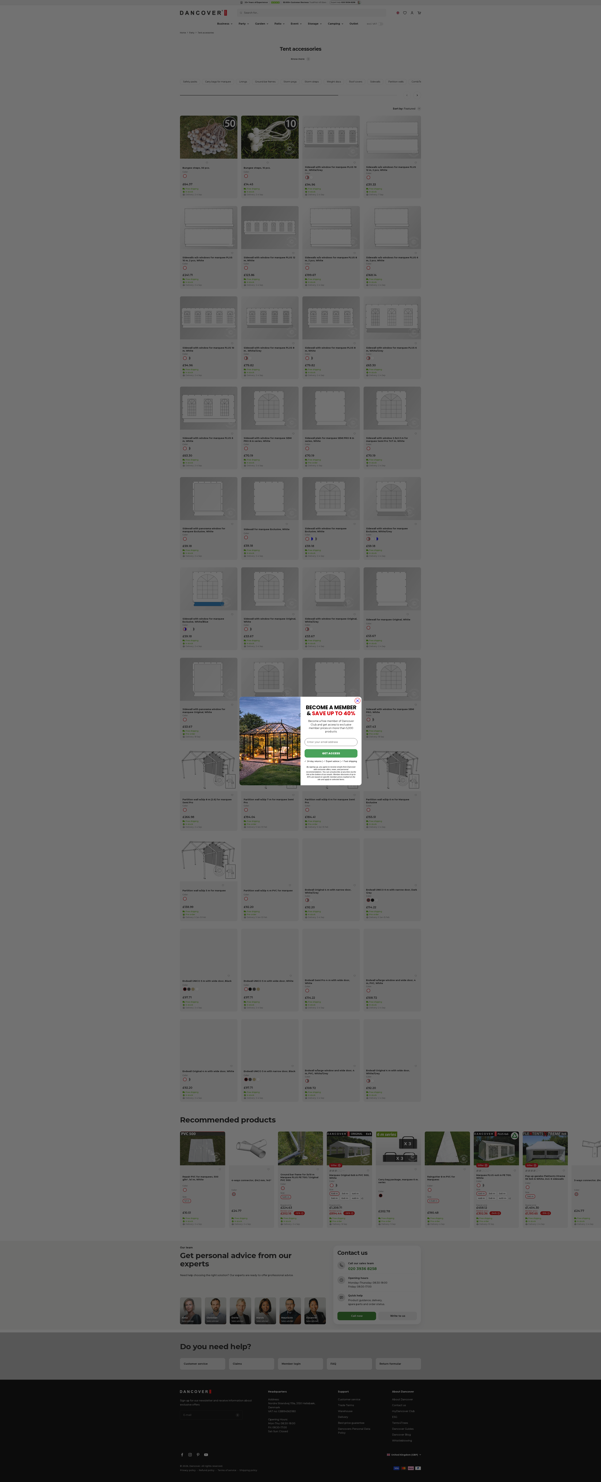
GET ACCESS (331, 753)
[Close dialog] (357, 700)
